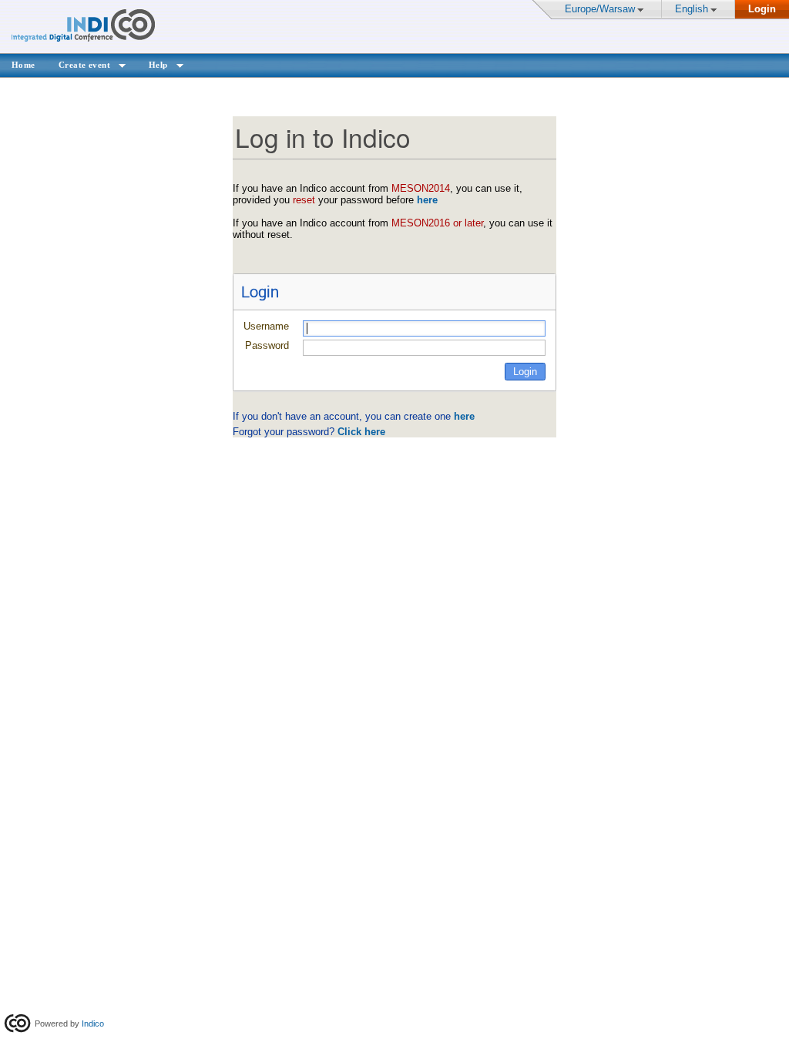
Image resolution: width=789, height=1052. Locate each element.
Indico (93, 1023)
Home (23, 64)
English (691, 9)
